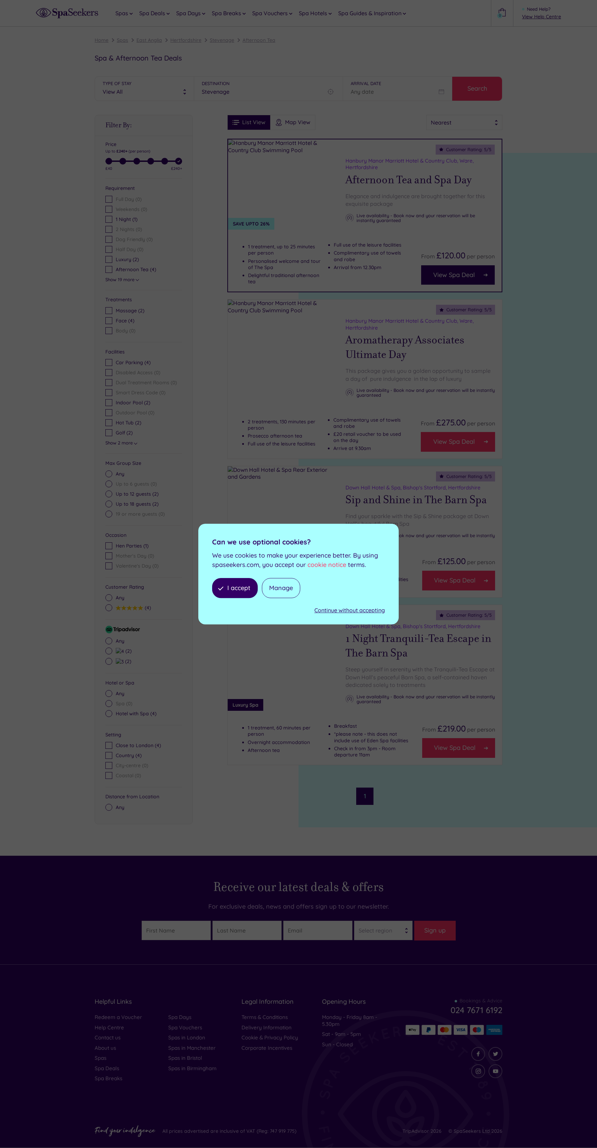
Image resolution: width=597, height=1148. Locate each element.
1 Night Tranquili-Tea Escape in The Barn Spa (418, 645)
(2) (130, 310)
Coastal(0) (128, 775)
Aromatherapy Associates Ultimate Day (404, 347)
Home (101, 40)
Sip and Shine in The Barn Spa (416, 500)
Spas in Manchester (192, 1048)
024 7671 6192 (476, 1010)
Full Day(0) (129, 199)
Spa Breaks (108, 1078)
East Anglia (149, 40)
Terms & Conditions (264, 1017)
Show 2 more (119, 443)
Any (120, 474)
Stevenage (222, 40)
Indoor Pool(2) (133, 402)
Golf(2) (124, 433)
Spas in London (186, 1037)
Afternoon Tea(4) (136, 269)
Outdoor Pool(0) (135, 413)
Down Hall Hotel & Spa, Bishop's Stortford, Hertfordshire (413, 487)
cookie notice (326, 565)
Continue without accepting (349, 610)
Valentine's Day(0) (137, 566)
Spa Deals (107, 1068)
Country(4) (129, 755)
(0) (125, 331)
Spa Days (179, 1017)
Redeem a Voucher (118, 1017)
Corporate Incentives (266, 1048)
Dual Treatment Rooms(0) (146, 382)
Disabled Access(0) (138, 372)
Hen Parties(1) (132, 546)
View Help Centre (541, 16)
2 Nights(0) (129, 229)
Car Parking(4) (133, 362)
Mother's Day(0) (135, 556)
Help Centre (109, 1027)
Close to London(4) (138, 745)
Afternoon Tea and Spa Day (408, 180)
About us (105, 1048)
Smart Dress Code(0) (140, 392)
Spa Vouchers (185, 1027)
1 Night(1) (127, 219)
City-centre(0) (132, 765)
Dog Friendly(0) (134, 239)
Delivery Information (266, 1027)
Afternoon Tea (259, 40)
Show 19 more (119, 279)
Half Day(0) (129, 249)
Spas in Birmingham (192, 1068)
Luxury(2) (127, 259)
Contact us (108, 1037)
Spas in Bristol (185, 1058)
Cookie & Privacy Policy (269, 1037)
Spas (122, 40)
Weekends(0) (131, 209)
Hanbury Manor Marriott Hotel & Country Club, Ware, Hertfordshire (409, 164)
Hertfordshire (185, 40)
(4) (125, 321)
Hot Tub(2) (128, 423)
